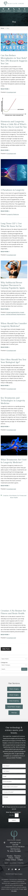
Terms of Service (13, 862)
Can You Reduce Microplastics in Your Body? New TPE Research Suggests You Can (14, 59)
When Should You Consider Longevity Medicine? (14, 324)
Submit (14, 820)
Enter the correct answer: (14, 812)
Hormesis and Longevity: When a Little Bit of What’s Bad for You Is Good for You (14, 124)
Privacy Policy (21, 862)
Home (2, 28)
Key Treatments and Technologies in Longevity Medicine (13, 400)
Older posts (6, 649)
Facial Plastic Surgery (14, 707)
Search (24, 669)
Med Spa (14, 712)
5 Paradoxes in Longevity (12, 190)
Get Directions (15, 849)
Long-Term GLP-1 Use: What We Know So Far (11, 224)
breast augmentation (13, 312)
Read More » (5, 89)
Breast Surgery (14, 695)
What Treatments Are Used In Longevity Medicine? (13, 461)
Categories (4, 662)
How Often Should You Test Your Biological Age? (13, 360)
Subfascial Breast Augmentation (15, 314)
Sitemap (6, 862)
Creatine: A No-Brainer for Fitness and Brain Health (13, 612)
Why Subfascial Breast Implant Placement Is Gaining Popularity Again (13, 285)
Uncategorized (11, 92)
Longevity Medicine (13, 214)
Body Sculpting (14, 701)
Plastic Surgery (14, 689)
